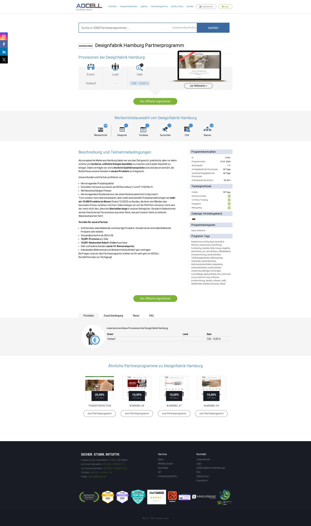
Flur (219, 274)
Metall (222, 284)
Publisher (113, 6)
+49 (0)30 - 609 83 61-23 (115, 468)
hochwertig (196, 248)
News (161, 459)
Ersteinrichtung (198, 280)
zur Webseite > (198, 85)
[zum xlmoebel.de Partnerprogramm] (137, 387)
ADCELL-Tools (177, 6)
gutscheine (196, 251)
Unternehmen (203, 459)
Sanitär (209, 280)
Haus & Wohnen (198, 230)
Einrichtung (216, 245)
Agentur (144, 6)
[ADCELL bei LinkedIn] (4, 52)
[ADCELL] (156, 497)
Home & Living (203, 277)
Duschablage (197, 274)
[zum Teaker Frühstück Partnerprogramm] (99, 387)
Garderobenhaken (199, 267)
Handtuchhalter (214, 255)
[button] (213, 28)
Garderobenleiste (208, 261)
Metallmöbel (196, 284)
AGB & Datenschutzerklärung (210, 468)
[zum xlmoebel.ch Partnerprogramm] (211, 387)
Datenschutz (202, 476)
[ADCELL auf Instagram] (4, 36)
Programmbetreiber (128, 6)
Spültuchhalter (210, 274)
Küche (206, 242)
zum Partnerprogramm (100, 413)
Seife (212, 248)
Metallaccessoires (211, 284)
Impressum (202, 480)
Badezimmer (197, 242)
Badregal (205, 271)
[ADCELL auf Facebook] (4, 44)
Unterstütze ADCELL (168, 476)
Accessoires (205, 245)
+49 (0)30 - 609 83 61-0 (113, 464)
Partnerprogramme (159, 6)
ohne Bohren (211, 251)
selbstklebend (224, 251)
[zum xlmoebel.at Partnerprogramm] (174, 387)
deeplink (226, 248)
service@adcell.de (97, 476)
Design (218, 248)
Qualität (205, 248)
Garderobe (195, 261)
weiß (224, 280)
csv (203, 251)
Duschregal (215, 271)
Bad (211, 242)
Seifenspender (216, 258)
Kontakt (189, 6)
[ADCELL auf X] (4, 59)
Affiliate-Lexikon (165, 463)
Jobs (198, 463)
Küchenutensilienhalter (201, 264)
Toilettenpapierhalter (200, 258)
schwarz (217, 280)
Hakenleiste (217, 264)
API (159, 472)
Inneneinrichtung (198, 255)
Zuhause (215, 277)
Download (163, 468)
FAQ (198, 472)
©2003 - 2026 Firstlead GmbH (155, 518)
